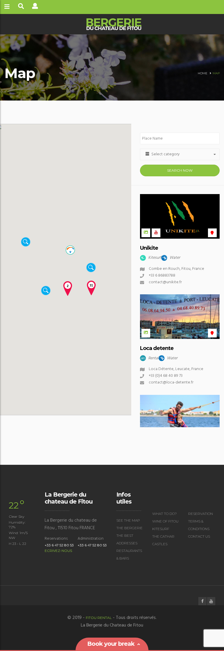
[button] (35, 266)
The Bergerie (129, 528)
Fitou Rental (99, 617)
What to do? (164, 513)
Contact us (199, 536)
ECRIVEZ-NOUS (58, 550)
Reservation (200, 513)
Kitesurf (160, 529)
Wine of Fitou (165, 521)
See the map (128, 520)
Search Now (179, 170)
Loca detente (157, 348)
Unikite (149, 248)
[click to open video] (156, 232)
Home (202, 73)
